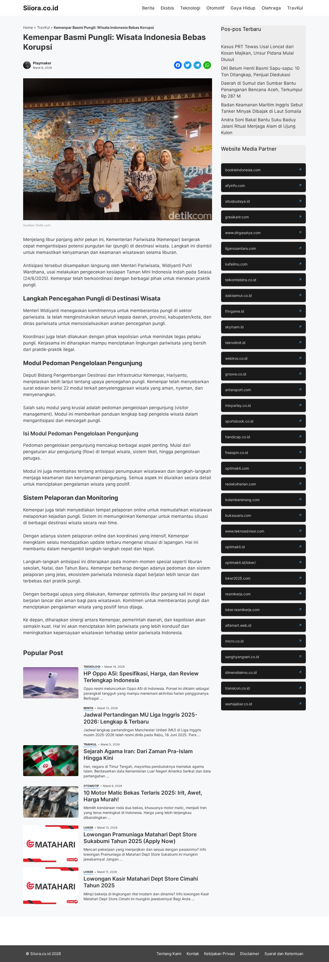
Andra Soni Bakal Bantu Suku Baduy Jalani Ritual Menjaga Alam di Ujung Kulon (258, 126)
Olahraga (271, 8)
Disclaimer (249, 953)
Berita (148, 8)
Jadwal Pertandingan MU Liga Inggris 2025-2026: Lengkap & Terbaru (140, 718)
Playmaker (42, 63)
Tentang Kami (169, 953)
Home (28, 27)
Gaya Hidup (243, 8)
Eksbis (167, 8)
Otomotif (215, 8)
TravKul (295, 8)
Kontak (193, 953)
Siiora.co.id (40, 8)
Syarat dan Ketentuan (283, 953)
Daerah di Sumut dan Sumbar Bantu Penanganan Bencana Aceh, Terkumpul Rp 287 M (261, 90)
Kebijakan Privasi (219, 953)
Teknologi (190, 8)
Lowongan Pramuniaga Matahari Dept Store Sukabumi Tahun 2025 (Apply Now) (140, 837)
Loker (88, 827)
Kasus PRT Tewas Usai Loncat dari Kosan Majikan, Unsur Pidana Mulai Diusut (257, 53)
